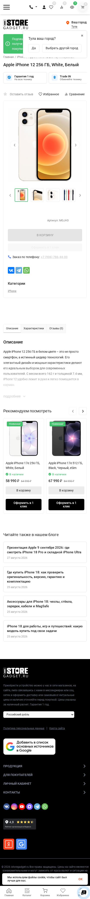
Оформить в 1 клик (45, 247)
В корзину (23, 490)
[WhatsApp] (26, 270)
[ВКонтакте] (11, 270)
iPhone (21, 57)
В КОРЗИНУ (45, 235)
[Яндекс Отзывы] (8, 844)
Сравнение (77, 94)
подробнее (12, 396)
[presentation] (14, 145)
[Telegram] (19, 270)
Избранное (51, 94)
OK (80, 879)
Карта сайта (57, 728)
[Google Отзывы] (21, 844)
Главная (8, 57)
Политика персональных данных (23, 728)
